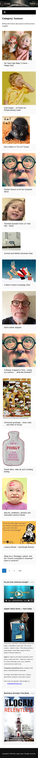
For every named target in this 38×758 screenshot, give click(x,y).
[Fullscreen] (32, 600)
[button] (19, 594)
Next (20, 570)
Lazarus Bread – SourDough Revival (19, 547)
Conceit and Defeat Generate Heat (18, 253)
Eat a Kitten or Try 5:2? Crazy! (16, 147)
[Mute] (29, 600)
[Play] (6, 600)
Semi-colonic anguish (12, 327)
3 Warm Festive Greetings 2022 (17, 285)
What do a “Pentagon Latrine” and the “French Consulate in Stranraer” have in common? (18, 558)
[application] (19, 594)
